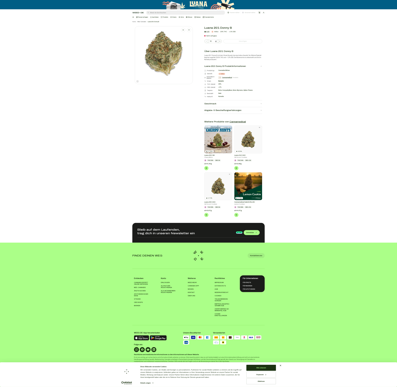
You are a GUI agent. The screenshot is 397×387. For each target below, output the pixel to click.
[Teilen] (183, 30)
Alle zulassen (261, 368)
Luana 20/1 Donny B (153, 21)
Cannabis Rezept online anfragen (141, 283)
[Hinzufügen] (206, 168)
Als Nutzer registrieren (166, 286)
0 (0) (207, 31)
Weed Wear (192, 282)
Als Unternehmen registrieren (168, 291)
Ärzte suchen (140, 291)
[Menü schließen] (133, 17)
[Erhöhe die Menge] (219, 41)
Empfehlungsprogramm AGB (222, 304)
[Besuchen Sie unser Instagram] (136, 349)
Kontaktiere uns (256, 255)
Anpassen (260, 374)
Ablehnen (261, 381)
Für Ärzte (247, 282)
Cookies (218, 296)
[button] (241, 13)
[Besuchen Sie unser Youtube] (148, 349)
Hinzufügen (243, 41)
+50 (240, 232)
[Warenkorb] (259, 12)
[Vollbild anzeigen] (137, 81)
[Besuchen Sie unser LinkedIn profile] (153, 349)
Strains (137, 299)
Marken (137, 305)
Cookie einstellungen (221, 314)
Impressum (219, 282)
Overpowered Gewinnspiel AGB (222, 309)
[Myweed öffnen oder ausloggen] (263, 12)
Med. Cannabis (142, 21)
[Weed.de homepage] (138, 12)
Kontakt (191, 292)
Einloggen (165, 282)
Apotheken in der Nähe (141, 295)
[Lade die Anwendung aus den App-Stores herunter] (141, 337)
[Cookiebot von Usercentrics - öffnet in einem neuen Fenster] (127, 383)
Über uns (191, 296)
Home (134, 21)
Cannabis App (193, 286)
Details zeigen (145, 383)
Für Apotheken (249, 289)
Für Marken (247, 286)
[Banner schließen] (280, 365)
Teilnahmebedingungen (221, 299)
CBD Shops (138, 302)
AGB (216, 289)
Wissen (191, 289)
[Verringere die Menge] (206, 41)
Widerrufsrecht (221, 292)
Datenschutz (220, 286)
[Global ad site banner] (198, 4)
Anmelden (250, 232)
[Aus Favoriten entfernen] (229, 127)
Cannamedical (238, 122)
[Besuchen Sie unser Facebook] (142, 349)
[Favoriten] (189, 30)
